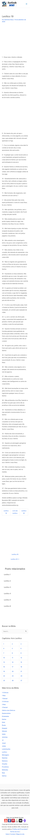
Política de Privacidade (20, 829)
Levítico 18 (15, 554)
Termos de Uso (14, 831)
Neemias (4, 758)
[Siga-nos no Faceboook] (9, 820)
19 (4, 671)
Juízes (4, 746)
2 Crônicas (5, 701)
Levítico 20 (15, 559)
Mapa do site (20, 834)
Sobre (7, 834)
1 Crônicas (5, 692)
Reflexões (5, 770)
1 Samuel (4, 698)
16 (4, 667)
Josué (4, 743)
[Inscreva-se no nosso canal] (6, 820)
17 (12, 667)
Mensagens (5, 755)
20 (13, 671)
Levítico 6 (7, 606)
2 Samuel (5, 707)
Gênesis (4, 731)
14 (12, 662)
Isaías (4, 734)
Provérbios (5, 767)
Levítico (4, 752)
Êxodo (4, 725)
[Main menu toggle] (26, 4)
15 (21, 662)
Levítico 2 (7, 581)
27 (21, 680)
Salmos (4, 776)
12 (21, 658)
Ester (3, 722)
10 (4, 658)
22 (4, 676)
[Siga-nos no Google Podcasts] (16, 820)
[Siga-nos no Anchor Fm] (24, 820)
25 (4, 680)
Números (5, 761)
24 (21, 676)
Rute (3, 773)
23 (13, 676)
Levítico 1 (7, 574)
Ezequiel (4, 728)
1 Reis (4, 695)
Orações (4, 764)
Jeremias (5, 737)
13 (4, 662)
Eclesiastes (5, 716)
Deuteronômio (6, 713)
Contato (12, 834)
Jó (2, 740)
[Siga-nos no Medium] (20, 820)
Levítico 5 (7, 600)
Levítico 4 (7, 593)
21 (21, 671)
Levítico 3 (7, 587)
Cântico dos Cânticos (8, 710)
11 (12, 658)
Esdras (4, 719)
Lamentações (6, 749)
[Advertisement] (15, 40)
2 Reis (4, 704)
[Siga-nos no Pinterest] (13, 820)
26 (13, 680)
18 (21, 667)
